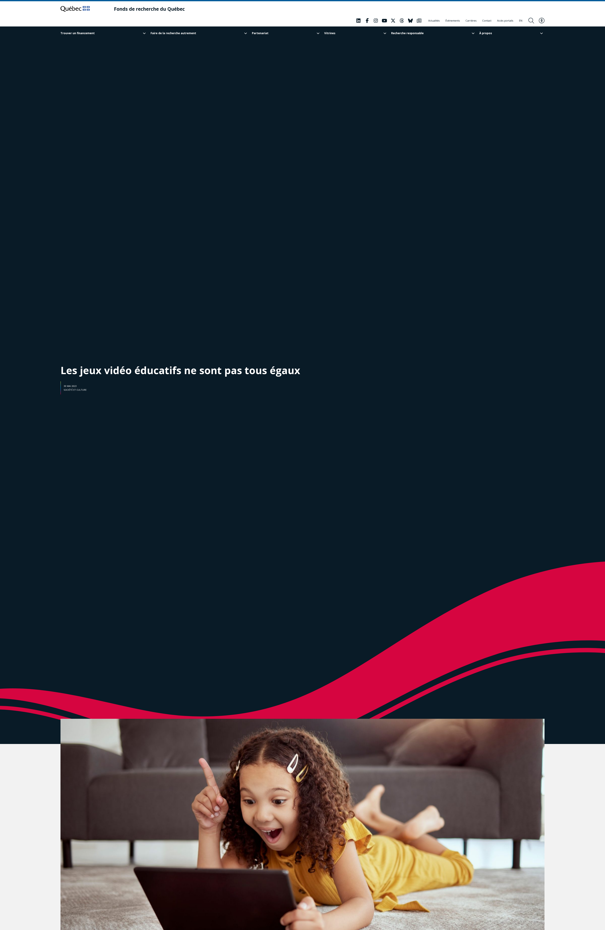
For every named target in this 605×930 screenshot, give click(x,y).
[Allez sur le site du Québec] (75, 9)
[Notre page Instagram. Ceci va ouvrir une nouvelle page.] (376, 20)
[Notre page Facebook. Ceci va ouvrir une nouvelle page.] (367, 20)
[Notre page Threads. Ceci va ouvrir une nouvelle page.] (402, 20)
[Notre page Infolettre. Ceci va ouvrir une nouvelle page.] (419, 20)
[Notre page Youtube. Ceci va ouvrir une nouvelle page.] (384, 20)
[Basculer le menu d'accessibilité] (541, 20)
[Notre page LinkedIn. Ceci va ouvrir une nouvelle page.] (358, 20)
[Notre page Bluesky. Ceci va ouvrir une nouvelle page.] (410, 20)
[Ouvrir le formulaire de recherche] (531, 20)
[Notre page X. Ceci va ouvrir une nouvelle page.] (393, 20)
